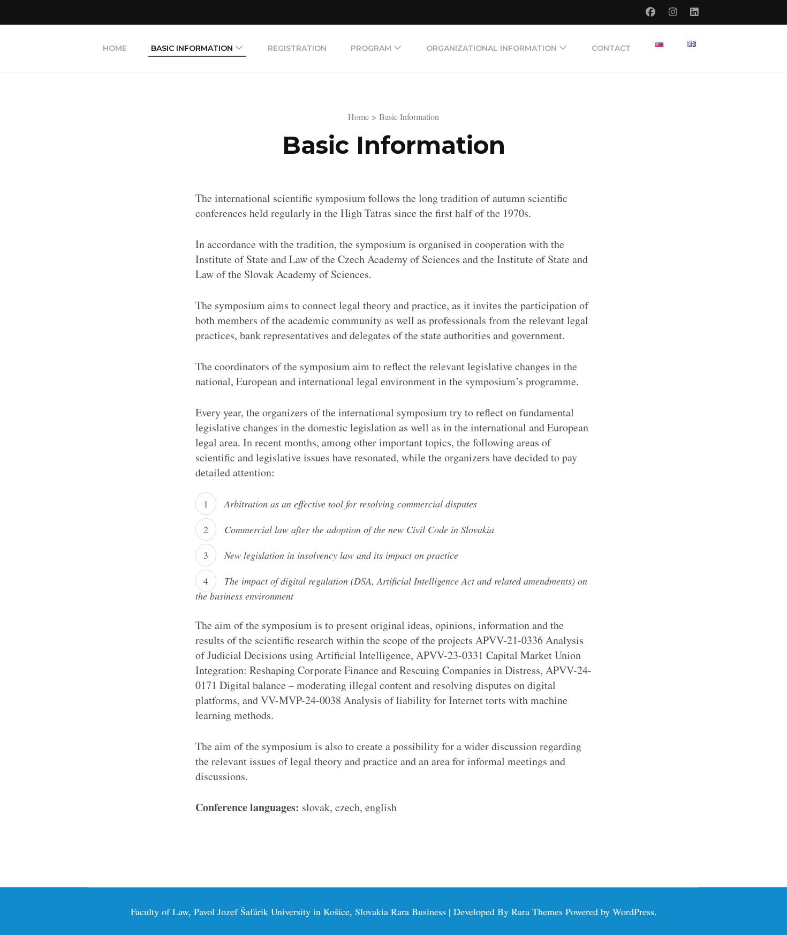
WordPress (633, 911)
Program (371, 48)
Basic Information (192, 48)
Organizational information (491, 48)
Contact (611, 48)
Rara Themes (537, 911)
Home (115, 48)
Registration (297, 48)
